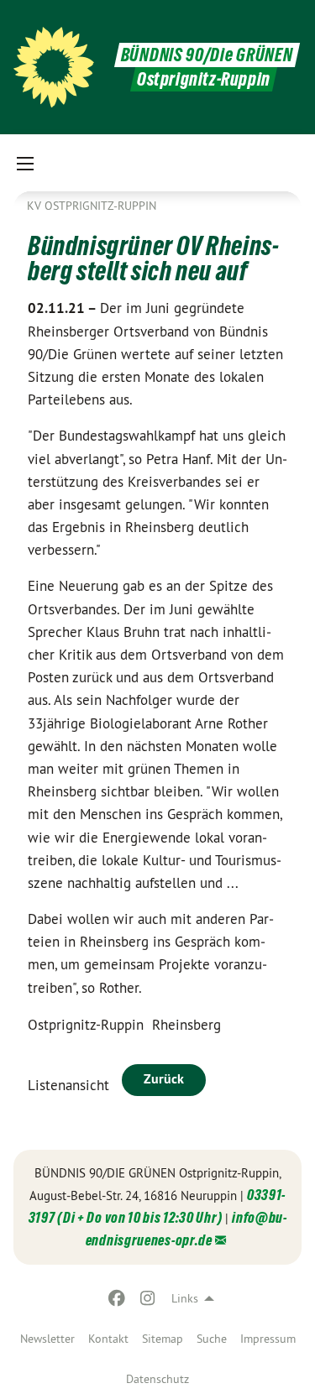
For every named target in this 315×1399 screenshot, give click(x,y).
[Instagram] (147, 1298)
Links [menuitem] (184, 1298)
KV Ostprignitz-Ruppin (91, 205)
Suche (212, 1338)
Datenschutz (157, 1378)
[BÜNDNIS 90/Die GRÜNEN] (53, 67)
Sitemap (162, 1338)
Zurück (164, 1079)
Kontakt (108, 1338)
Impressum (268, 1338)
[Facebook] (117, 1298)
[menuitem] (47, 1338)
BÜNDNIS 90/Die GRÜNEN (207, 54)
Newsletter (47, 1338)
